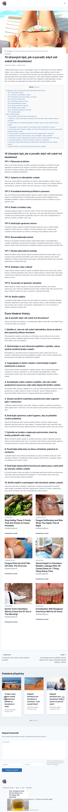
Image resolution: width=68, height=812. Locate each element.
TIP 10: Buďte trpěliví (14, 112)
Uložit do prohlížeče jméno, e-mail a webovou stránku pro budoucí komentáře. (56, 762)
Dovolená (8, 54)
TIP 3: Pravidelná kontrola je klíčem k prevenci (22, 97)
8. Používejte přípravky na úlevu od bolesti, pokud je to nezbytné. (28, 140)
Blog (17, 788)
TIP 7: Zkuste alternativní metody (18, 105)
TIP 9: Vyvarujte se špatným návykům (19, 110)
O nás (22, 788)
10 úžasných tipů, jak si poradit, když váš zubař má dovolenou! (26, 90)
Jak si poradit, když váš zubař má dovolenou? (22, 116)
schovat (36, 87)
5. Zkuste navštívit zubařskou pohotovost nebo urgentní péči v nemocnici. (31, 133)
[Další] (63, 698)
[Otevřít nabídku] (64, 3)
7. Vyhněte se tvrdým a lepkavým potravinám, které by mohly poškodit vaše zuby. (33, 138)
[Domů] (5, 51)
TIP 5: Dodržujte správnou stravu (18, 101)
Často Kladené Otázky (13, 114)
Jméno (5, 764)
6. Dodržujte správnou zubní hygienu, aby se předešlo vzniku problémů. (30, 135)
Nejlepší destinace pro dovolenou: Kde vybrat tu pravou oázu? (56, 699)
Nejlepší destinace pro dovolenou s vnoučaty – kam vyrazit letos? (33, 699)
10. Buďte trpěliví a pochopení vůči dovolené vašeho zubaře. (27, 146)
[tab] (30, 720)
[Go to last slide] (4, 698)
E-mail (27, 764)
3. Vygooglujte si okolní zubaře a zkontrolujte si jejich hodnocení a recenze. (31, 127)
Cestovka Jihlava (11, 65)
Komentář (6, 742)
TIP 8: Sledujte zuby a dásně (16, 107)
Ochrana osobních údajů (44, 799)
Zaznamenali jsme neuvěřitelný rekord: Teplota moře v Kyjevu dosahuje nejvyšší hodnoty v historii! (52, 658)
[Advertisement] (34, 638)
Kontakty (29, 788)
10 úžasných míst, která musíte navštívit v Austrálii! (16, 657)
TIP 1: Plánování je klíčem (15, 92)
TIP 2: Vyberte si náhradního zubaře (19, 95)
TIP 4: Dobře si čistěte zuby (16, 99)
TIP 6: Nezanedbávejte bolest (17, 103)
